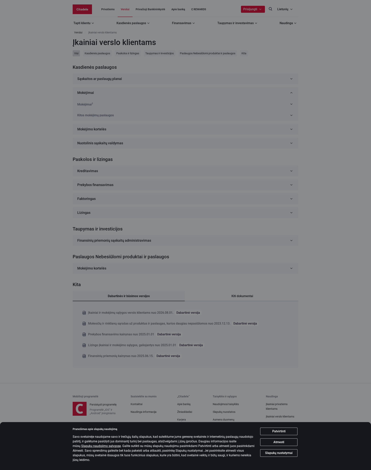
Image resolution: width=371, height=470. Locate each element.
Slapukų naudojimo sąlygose (101, 446)
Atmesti (278, 442)
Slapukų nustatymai (279, 453)
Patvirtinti (279, 431)
